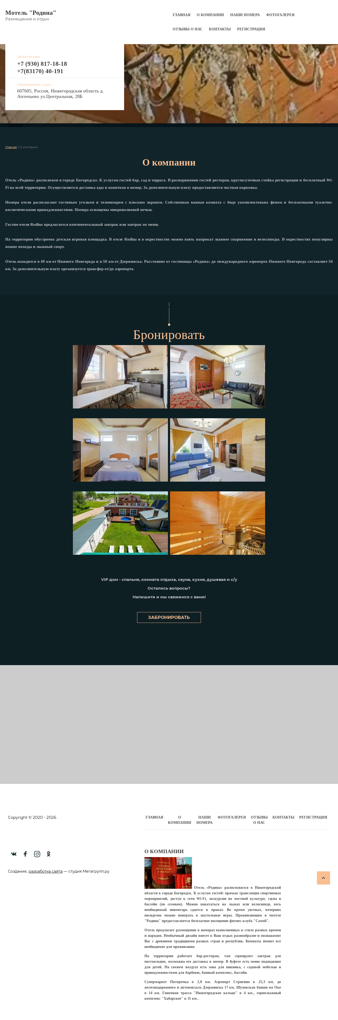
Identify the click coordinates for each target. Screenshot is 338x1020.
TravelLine (15, 125)
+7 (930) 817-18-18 (42, 63)
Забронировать (169, 617)
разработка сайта (46, 871)
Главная (11, 147)
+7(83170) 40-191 (40, 71)
